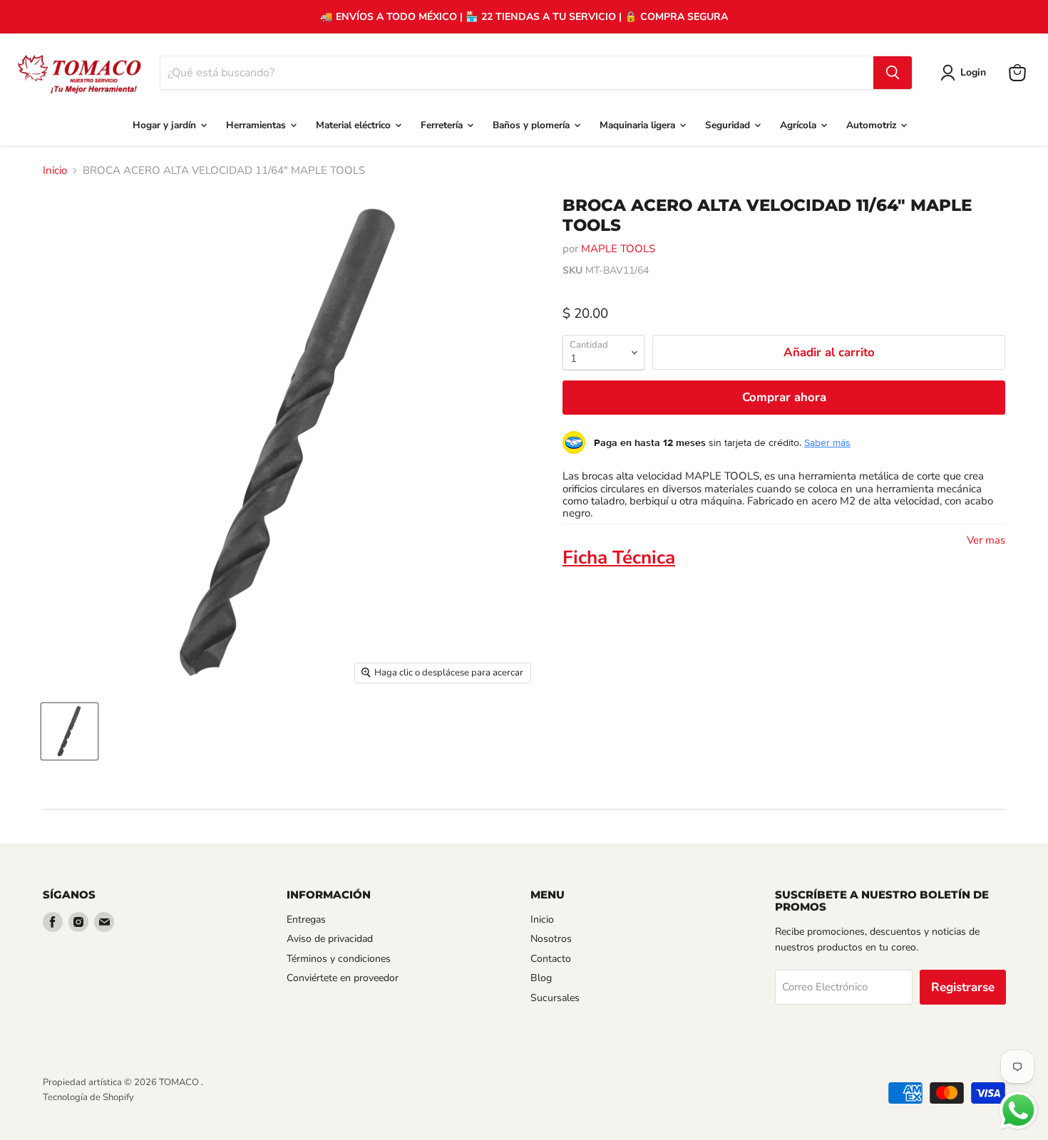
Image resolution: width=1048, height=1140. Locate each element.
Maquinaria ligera (639, 125)
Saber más (827, 442)
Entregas (306, 919)
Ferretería (443, 125)
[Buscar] (892, 72)
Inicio (55, 171)
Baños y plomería (532, 125)
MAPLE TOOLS (618, 249)
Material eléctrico (355, 125)
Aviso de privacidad (330, 938)
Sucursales (555, 998)
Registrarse (963, 987)
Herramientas (257, 125)
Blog (541, 978)
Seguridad (729, 125)
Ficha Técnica (618, 557)
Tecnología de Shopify (88, 1097)
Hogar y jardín (166, 125)
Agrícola (799, 125)
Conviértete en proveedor (343, 978)
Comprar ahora (784, 397)
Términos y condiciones (339, 958)
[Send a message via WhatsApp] (1018, 1110)
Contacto (550, 958)
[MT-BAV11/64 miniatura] (69, 731)
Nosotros (551, 938)
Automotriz (872, 125)
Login (973, 72)
